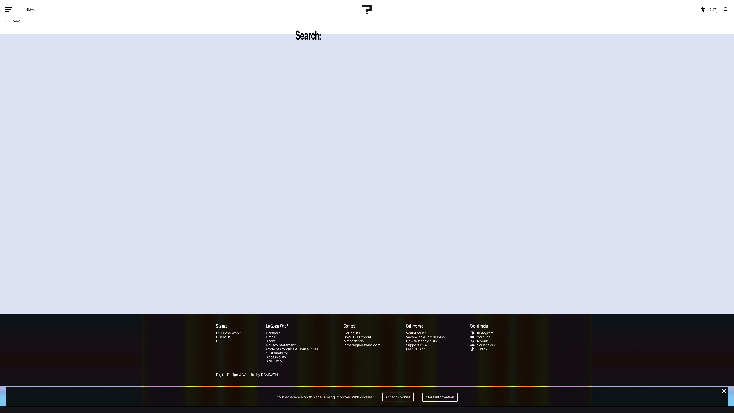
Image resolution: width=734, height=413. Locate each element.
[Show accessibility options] (703, 9)
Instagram (485, 333)
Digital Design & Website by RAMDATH (247, 375)
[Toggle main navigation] (7, 10)
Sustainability (277, 353)
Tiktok (481, 349)
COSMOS (223, 337)
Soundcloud (486, 345)
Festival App (416, 349)
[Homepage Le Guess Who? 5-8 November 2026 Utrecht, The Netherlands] (367, 9)
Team (270, 341)
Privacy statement (281, 345)
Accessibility (276, 357)
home (16, 21)
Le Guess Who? (228, 333)
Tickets (31, 9)
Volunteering (416, 333)
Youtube (483, 337)
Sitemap (221, 326)
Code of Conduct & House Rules (292, 349)
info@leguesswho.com (362, 345)
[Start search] (725, 9)
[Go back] (8, 21)
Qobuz (482, 341)
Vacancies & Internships (425, 337)
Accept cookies (398, 397)
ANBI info (274, 361)
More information (440, 397)
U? (218, 341)
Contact (349, 326)
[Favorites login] (714, 9)
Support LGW (417, 345)
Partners (273, 333)
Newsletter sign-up (421, 341)
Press (270, 337)
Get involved (414, 326)
